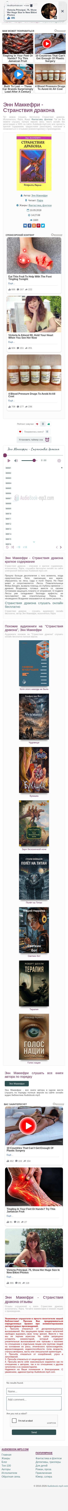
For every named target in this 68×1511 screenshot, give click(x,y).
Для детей (41, 1465)
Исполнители (9, 1473)
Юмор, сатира (44, 1476)
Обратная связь (11, 1476)
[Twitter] (43, 226)
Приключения (44, 1473)
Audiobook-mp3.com (57, 1486)
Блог (4, 1462)
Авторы (6, 1469)
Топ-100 (6, 1465)
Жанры (6, 1458)
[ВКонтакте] (25, 226)
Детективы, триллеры (48, 1462)
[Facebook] (29, 226)
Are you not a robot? (16, 1413)
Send (34, 1432)
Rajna (40, 200)
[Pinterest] (38, 226)
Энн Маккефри (39, 195)
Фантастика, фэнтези (41, 119)
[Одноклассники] (34, 226)
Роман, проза (43, 1469)
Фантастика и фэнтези (49, 1458)
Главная (6, 1454)
